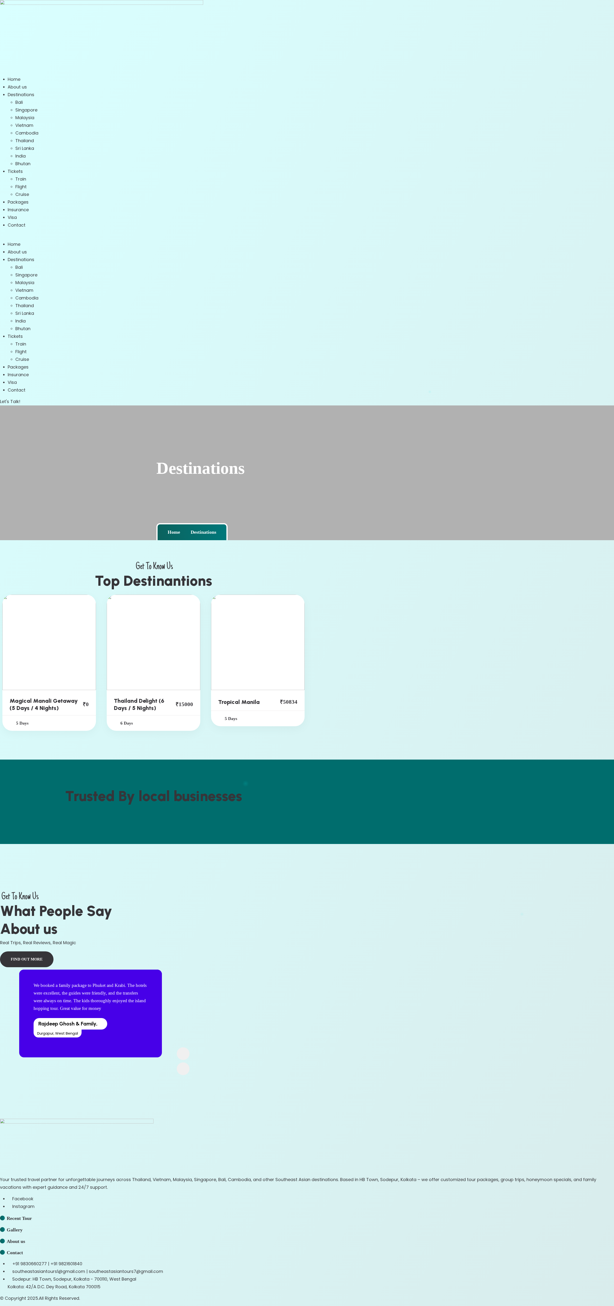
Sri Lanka (24, 148)
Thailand (24, 141)
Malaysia (24, 118)
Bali (19, 102)
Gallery (15, 1229)
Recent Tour (19, 1218)
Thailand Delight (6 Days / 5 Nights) (139, 704)
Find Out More (27, 959)
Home (14, 79)
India (20, 156)
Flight (21, 187)
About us (17, 87)
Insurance (18, 210)
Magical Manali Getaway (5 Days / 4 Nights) (44, 704)
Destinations (21, 95)
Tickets (15, 171)
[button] (307, 236)
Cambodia (26, 133)
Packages (18, 202)
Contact (16, 225)
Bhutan (22, 164)
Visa (12, 217)
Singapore (26, 110)
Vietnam (24, 125)
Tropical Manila (239, 701)
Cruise (22, 194)
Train (20, 179)
